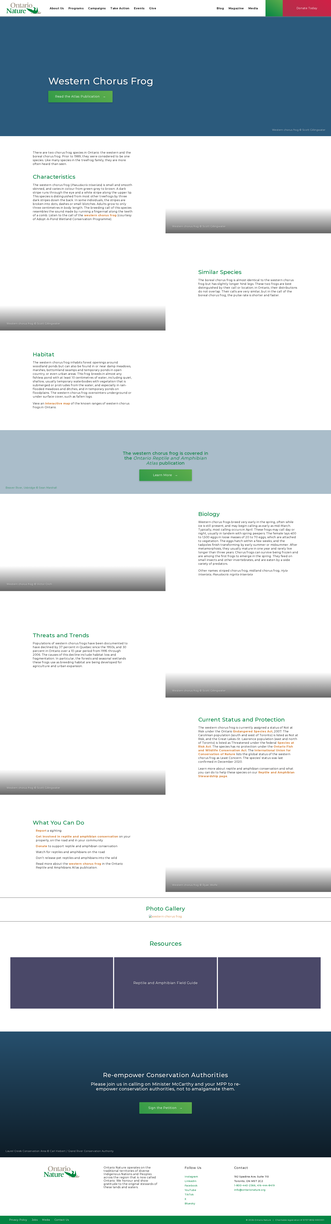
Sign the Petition (162, 1108)
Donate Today (307, 8)
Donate (41, 846)
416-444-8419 (266, 1185)
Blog (220, 8)
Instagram (191, 1176)
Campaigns (97, 8)
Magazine (236, 8)
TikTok (189, 1194)
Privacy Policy (18, 1219)
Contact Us (61, 1219)
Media (253, 8)
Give (152, 8)
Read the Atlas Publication (77, 96)
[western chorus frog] (165, 916)
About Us (57, 8)
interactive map (57, 403)
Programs (76, 8)
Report (41, 830)
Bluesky (190, 1203)
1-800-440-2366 (245, 1185)
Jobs (35, 1219)
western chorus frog (100, 215)
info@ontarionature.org (249, 1189)
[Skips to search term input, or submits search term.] (274, 8)
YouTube (190, 1190)
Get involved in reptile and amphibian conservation (77, 836)
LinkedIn (191, 1181)
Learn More (162, 475)
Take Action (119, 8)
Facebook (191, 1185)
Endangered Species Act (253, 731)
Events (139, 8)
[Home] (23, 8)
